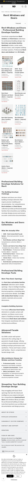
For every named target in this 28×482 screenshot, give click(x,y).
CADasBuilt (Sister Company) (13, 421)
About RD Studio (8, 412)
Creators (5, 430)
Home (3, 11)
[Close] (26, 454)
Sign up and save (8, 435)
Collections (7, 11)
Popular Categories (9, 416)
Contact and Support (10, 425)
